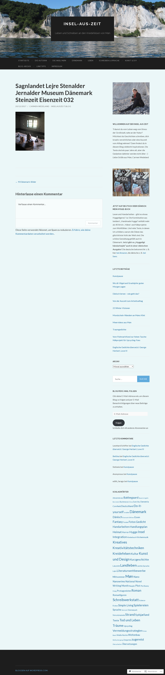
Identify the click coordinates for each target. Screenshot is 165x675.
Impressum (57, 66)
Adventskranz (118, 498)
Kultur (134, 553)
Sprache (117, 609)
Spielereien (141, 605)
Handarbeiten (121, 526)
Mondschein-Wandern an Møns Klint (129, 315)
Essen (137, 517)
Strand (130, 614)
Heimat (117, 532)
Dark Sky (136, 502)
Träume (118, 625)
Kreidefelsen (122, 553)
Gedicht (141, 521)
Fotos (132, 521)
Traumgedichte (119, 329)
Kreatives (120, 542)
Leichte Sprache (143, 566)
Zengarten (127, 640)
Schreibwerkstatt (126, 600)
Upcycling (128, 626)
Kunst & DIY (131, 60)
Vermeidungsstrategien (127, 630)
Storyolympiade (119, 615)
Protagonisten (124, 590)
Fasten (125, 522)
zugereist (138, 639)
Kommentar (93, 223)
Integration (120, 537)
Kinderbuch (131, 537)
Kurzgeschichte (139, 559)
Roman (136, 590)
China (131, 502)
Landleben (128, 565)
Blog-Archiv (24, 66)
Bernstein (116, 502)
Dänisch (117, 517)
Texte (116, 620)
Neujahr (132, 586)
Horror (125, 532)
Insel (141, 532)
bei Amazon (121, 253)
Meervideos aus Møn (122, 322)
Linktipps (41, 66)
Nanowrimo (119, 581)
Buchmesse (124, 502)
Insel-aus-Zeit (82, 24)
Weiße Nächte (122, 635)
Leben (90, 60)
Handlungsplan (138, 526)
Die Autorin (41, 60)
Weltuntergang (118, 640)
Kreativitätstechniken (128, 548)
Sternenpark (132, 610)
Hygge (133, 532)
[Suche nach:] (131, 379)
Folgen (119, 423)
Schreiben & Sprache (109, 60)
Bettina (116, 456)
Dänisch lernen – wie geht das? (126, 293)
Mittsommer (119, 576)
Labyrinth (116, 566)
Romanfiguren (119, 595)
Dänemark (77, 60)
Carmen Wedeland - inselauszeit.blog (50, 106)
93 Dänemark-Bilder (25, 182)
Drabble (126, 512)
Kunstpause (118, 276)
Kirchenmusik (142, 537)
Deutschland (127, 506)
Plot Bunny (145, 586)
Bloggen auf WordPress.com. (31, 670)
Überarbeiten (117, 644)
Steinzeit (124, 610)
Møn (129, 576)
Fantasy (118, 521)
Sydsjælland (142, 614)
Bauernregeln (143, 498)
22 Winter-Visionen (121, 308)
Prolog (115, 591)
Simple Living (125, 605)
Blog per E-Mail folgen (125, 391)
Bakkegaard (130, 497)
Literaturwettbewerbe (131, 570)
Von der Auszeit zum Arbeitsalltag (128, 301)
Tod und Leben (129, 620)
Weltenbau (134, 634)
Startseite (23, 60)
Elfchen (131, 517)
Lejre (114, 571)
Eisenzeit (126, 517)
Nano (136, 576)
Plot (137, 585)
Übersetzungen (129, 644)
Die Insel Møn (59, 60)
